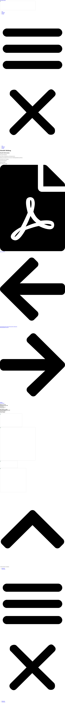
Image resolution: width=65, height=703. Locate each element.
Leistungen (3, 12)
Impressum (3, 568)
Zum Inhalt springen (3, 0)
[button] (32, 80)
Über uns (3, 13)
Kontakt (3, 148)
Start (2, 11)
